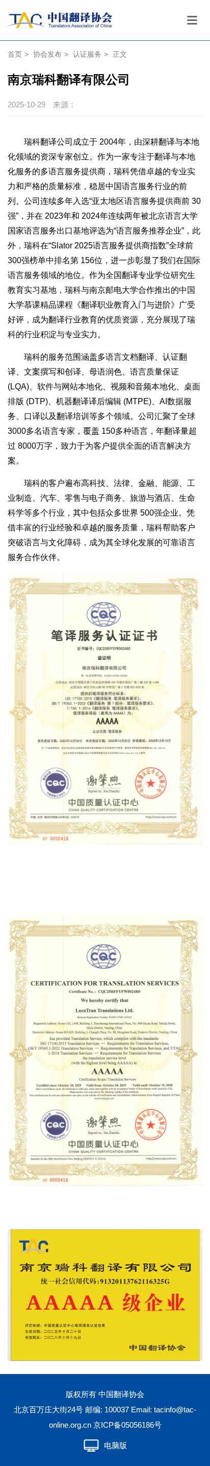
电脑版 (115, 1445)
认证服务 (87, 54)
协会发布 (47, 54)
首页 (15, 54)
